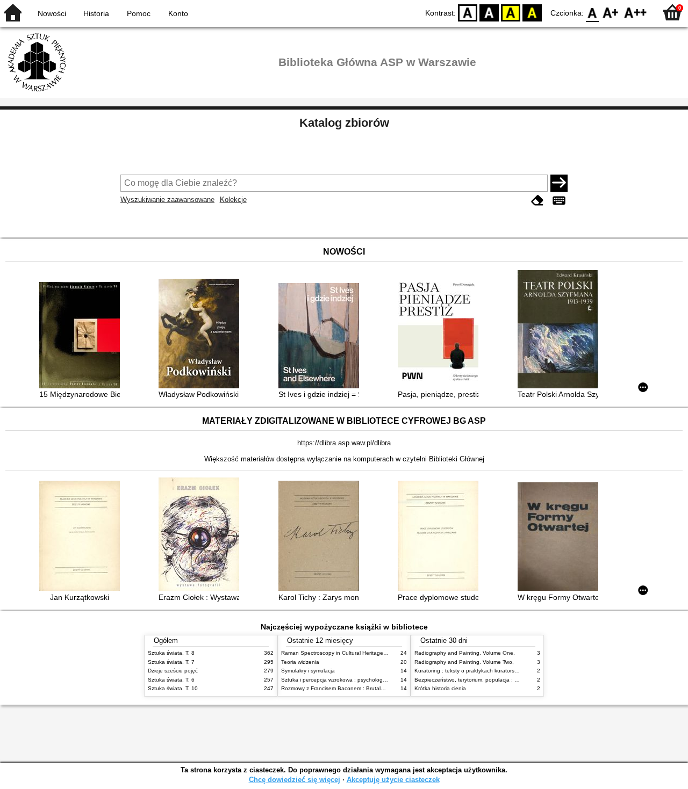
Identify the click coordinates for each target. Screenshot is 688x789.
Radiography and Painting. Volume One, (464, 653)
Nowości (52, 13)
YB (511, 12)
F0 (592, 12)
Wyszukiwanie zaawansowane (167, 200)
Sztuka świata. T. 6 (171, 680)
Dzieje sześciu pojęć (173, 671)
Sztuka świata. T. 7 (171, 662)
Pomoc (138, 13)
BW (489, 12)
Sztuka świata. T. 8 (171, 653)
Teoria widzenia (300, 662)
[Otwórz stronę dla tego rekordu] (82, 336)
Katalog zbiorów (344, 122)
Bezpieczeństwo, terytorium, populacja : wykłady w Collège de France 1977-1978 (514, 680)
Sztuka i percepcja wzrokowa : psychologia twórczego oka (353, 680)
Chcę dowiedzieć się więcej (294, 780)
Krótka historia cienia (440, 688)
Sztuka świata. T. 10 (173, 688)
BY (532, 12)
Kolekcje (233, 200)
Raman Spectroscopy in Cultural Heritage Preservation (348, 653)
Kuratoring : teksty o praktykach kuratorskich (469, 671)
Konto (178, 13)
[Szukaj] (559, 183)
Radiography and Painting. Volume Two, (464, 662)
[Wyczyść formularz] (537, 200)
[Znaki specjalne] (559, 200)
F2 (635, 12)
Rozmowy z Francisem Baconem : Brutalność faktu (343, 688)
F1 (611, 12)
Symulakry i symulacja (308, 671)
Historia (96, 13)
